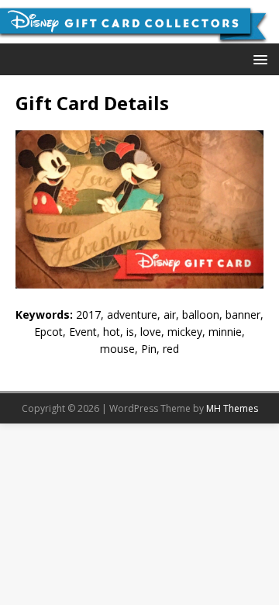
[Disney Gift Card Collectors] (139, 33)
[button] (257, 58)
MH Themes (232, 408)
